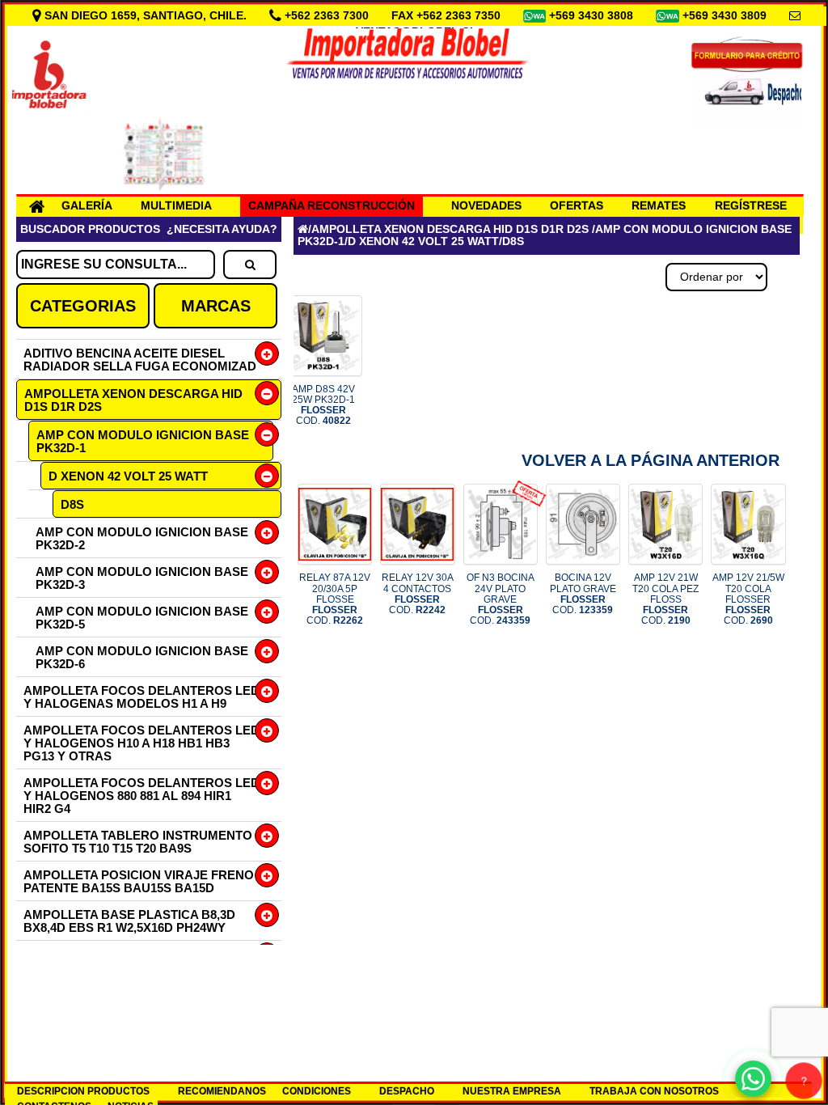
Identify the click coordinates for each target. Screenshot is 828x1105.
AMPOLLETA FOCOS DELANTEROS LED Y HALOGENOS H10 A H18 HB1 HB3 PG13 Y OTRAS (141, 743)
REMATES (659, 205)
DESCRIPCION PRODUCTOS (83, 1091)
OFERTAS (576, 205)
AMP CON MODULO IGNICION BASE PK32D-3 (142, 578)
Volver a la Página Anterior (650, 460)
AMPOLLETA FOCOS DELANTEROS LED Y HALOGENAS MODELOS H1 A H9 (141, 697)
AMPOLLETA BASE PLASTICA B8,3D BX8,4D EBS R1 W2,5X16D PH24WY (129, 921)
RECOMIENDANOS (222, 1091)
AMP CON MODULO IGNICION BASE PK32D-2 (142, 538)
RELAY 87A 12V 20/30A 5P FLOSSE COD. (334, 599)
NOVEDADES (486, 205)
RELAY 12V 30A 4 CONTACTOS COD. (418, 594)
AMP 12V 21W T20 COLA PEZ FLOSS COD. (665, 599)
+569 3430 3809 (726, 15)
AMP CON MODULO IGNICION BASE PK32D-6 (142, 657)
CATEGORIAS (83, 306)
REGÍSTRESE (751, 205)
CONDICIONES (316, 1091)
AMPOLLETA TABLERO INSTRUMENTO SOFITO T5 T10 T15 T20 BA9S (137, 841)
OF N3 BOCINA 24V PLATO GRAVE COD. (500, 599)
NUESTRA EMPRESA (512, 1091)
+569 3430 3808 (592, 15)
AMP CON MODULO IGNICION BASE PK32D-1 (142, 441)
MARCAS (216, 306)
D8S (72, 504)
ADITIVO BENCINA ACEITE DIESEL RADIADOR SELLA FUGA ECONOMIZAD (139, 359)
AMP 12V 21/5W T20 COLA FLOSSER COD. (748, 599)
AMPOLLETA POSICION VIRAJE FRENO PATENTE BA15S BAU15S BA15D (138, 881)
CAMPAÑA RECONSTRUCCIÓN (331, 205)
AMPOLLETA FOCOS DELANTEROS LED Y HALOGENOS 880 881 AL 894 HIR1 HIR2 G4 (141, 795)
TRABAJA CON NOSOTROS (654, 1091)
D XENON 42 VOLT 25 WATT (128, 476)
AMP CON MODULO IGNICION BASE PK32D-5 (142, 617)
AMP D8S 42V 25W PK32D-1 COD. (323, 405)
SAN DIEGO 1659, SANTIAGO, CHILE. (145, 15)
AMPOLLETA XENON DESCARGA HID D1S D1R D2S (133, 400)
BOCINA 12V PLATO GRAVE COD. (583, 594)
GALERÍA (86, 205)
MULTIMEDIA (176, 205)
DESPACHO (406, 1091)
